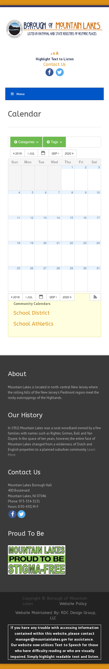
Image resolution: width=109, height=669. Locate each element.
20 (45, 243)
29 (71, 268)
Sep (55, 153)
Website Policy (73, 603)
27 (45, 268)
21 (58, 243)
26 (31, 268)
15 (71, 218)
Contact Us (54, 64)
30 (85, 268)
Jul (32, 153)
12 (31, 218)
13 (45, 218)
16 (85, 218)
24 (98, 243)
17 (98, 218)
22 (71, 243)
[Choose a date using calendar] (43, 153)
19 (31, 243)
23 (85, 243)
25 (18, 268)
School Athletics (33, 324)
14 (58, 218)
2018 (18, 153)
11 (18, 218)
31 (98, 268)
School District (31, 313)
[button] (95, 297)
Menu (20, 94)
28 (58, 268)
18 (18, 243)
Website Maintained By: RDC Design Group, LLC (56, 615)
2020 (68, 153)
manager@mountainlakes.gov (41, 639)
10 (98, 192)
